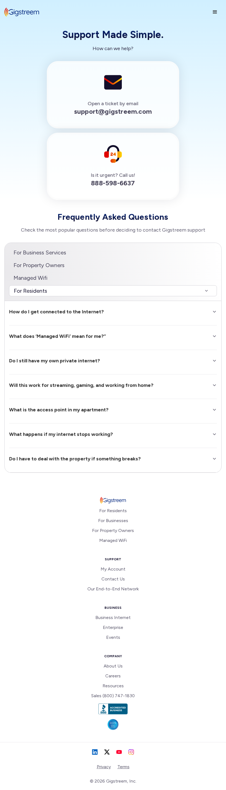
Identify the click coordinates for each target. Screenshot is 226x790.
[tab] (113, 290)
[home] (21, 12)
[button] (215, 12)
